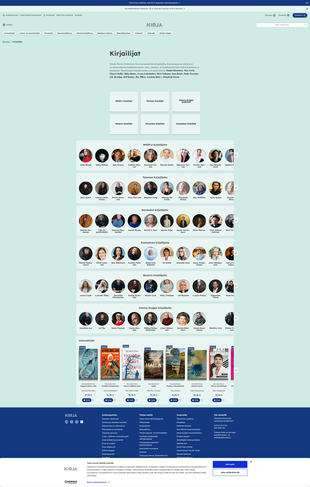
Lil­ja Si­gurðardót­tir (102, 231)
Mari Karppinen (219, 391)
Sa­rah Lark (150, 295)
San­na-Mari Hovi (183, 329)
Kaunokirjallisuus (184, 454)
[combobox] (282, 25)
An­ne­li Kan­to (134, 230)
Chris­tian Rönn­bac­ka (118, 296)
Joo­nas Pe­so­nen (134, 264)
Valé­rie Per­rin (231, 165)
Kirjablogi (50, 15)
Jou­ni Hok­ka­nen (167, 329)
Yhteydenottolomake (222, 418)
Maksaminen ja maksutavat (113, 426)
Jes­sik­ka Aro (85, 328)
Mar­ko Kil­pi (167, 230)
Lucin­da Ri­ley (102, 295)
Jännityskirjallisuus (184, 457)
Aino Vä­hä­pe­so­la (215, 264)
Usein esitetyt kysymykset (30, 15)
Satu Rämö (85, 165)
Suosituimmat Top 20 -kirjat (188, 450)
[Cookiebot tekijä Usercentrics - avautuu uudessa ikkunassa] (70, 482)
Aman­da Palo (183, 263)
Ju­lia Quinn (215, 197)
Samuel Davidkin (88, 391)
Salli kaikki (230, 464)
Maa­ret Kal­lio (167, 165)
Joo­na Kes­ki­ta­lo (134, 296)
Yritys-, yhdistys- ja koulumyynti (115, 436)
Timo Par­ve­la (134, 197)
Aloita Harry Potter (185, 447)
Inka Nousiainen (197, 391)
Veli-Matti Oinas (132, 391)
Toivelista (106, 457)
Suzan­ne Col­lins (150, 166)
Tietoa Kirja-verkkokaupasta (151, 419)
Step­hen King (150, 197)
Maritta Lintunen (153, 391)
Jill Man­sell (183, 295)
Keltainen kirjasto (184, 426)
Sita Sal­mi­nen (118, 263)
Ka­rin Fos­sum (118, 328)
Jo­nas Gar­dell (134, 329)
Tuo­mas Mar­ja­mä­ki (118, 231)
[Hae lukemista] (305, 25)
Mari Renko (175, 391)
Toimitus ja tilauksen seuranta (114, 422)
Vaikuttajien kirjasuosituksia (188, 440)
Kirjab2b (78, 15)
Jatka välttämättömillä (230, 472)
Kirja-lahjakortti (108, 447)
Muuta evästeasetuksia (96, 482)
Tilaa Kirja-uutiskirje (64, 15)
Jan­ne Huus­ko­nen (199, 329)
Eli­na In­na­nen (102, 264)
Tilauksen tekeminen (110, 419)
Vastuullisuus (144, 429)
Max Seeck (86, 197)
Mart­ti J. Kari (150, 230)
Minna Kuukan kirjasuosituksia (189, 433)
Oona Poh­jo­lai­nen (199, 264)
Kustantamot (144, 426)
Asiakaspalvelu (12, 15)
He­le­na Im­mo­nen (85, 231)
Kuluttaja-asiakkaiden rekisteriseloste (148, 437)
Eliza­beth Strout (183, 198)
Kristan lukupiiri (183, 436)
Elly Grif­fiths (199, 197)
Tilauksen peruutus (109, 433)
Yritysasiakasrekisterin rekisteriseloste (148, 443)
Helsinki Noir (182, 443)
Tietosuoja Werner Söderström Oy (153, 455)
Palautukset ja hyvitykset (112, 429)
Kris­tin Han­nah (199, 166)
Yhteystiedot (144, 422)
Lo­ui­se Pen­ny (199, 295)
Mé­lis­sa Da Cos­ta (167, 198)
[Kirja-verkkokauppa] (71, 415)
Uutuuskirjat (86, 340)
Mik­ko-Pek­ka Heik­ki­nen (150, 329)
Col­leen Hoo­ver (134, 166)
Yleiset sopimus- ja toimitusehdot (153, 433)
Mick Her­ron (199, 230)
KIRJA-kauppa (108, 450)
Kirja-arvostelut (108, 443)
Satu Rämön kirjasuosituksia (188, 429)
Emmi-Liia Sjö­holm (151, 264)
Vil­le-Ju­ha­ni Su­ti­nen (215, 231)
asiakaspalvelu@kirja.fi (223, 421)
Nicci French (232, 230)
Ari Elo (102, 328)
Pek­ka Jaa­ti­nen (231, 329)
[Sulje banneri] (251, 462)
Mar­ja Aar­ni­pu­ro (183, 231)
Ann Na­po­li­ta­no (215, 166)
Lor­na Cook (85, 295)
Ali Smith (167, 263)
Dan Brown (118, 165)
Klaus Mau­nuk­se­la (231, 264)
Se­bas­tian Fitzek (216, 296)
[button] (7, 25)
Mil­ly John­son (167, 295)
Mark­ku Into (215, 328)
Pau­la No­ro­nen (118, 198)
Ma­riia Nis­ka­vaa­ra (86, 264)
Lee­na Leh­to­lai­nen (102, 198)
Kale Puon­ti (231, 295)
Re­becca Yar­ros (183, 166)
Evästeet (143, 452)
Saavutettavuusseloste (148, 448)
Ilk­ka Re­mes (102, 165)
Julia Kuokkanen (110, 391)
